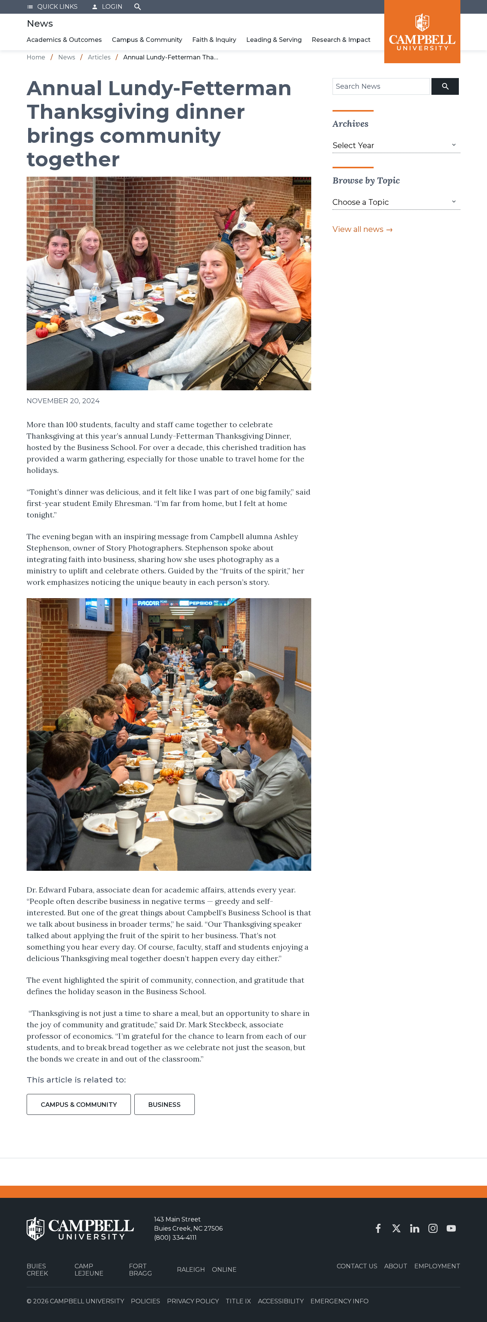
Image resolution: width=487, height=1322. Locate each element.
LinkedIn (415, 1228)
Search (137, 7)
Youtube (451, 1228)
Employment (437, 1266)
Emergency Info (339, 1301)
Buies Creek (37, 1270)
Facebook (378, 1228)
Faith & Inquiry (214, 39)
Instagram (433, 1228)
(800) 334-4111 (175, 1237)
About (395, 1266)
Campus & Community (147, 39)
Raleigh (191, 1269)
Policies (145, 1301)
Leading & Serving (274, 39)
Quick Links (52, 6)
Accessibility (281, 1301)
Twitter (396, 1228)
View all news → (363, 229)
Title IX (238, 1301)
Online (224, 1269)
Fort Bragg (140, 1270)
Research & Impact (341, 39)
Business (164, 1104)
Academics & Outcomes (64, 39)
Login (107, 6)
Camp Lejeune (89, 1270)
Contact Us (357, 1266)
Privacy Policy (193, 1301)
